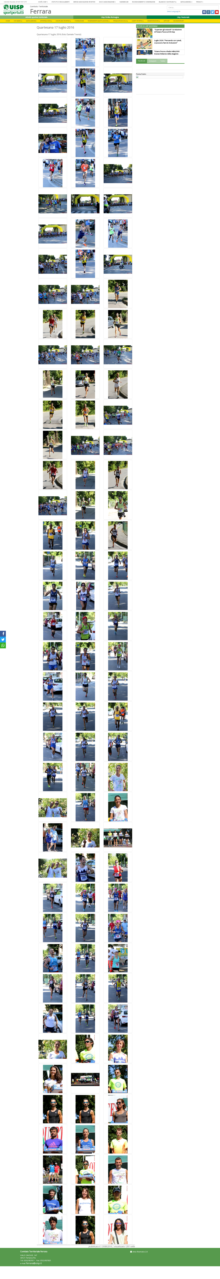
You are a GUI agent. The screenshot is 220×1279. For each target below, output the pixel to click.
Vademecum (124, 2)
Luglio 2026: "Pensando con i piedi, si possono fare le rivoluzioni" (167, 41)
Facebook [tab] (141, 61)
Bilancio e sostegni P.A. (168, 2)
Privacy (199, 2)
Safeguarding (31, 21)
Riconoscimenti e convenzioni (143, 2)
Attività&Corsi (45, 21)
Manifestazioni (153, 21)
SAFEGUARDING (185, 2)
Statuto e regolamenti (61, 2)
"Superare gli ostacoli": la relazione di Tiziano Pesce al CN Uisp (168, 30)
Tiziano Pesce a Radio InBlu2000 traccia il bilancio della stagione (167, 52)
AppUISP (166, 21)
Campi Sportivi (137, 21)
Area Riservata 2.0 (140, 1251)
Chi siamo (17, 21)
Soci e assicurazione (106, 2)
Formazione (79, 21)
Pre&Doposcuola (120, 21)
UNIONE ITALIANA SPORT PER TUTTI (15, 2)
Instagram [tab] (152, 61)
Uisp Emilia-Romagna (110, 17)
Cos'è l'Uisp (42, 2)
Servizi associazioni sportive (84, 2)
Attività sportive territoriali (36, 17)
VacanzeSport (178, 21)
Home (8, 21)
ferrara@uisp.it (34, 1263)
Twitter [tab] (162, 61)
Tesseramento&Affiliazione (98, 21)
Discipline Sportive (63, 21)
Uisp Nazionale (183, 17)
